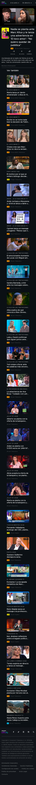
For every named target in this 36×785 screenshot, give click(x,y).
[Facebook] (13, 732)
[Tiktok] (18, 732)
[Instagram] (28, 732)
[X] (33, 732)
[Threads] (23, 732)
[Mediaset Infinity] (4, 3)
